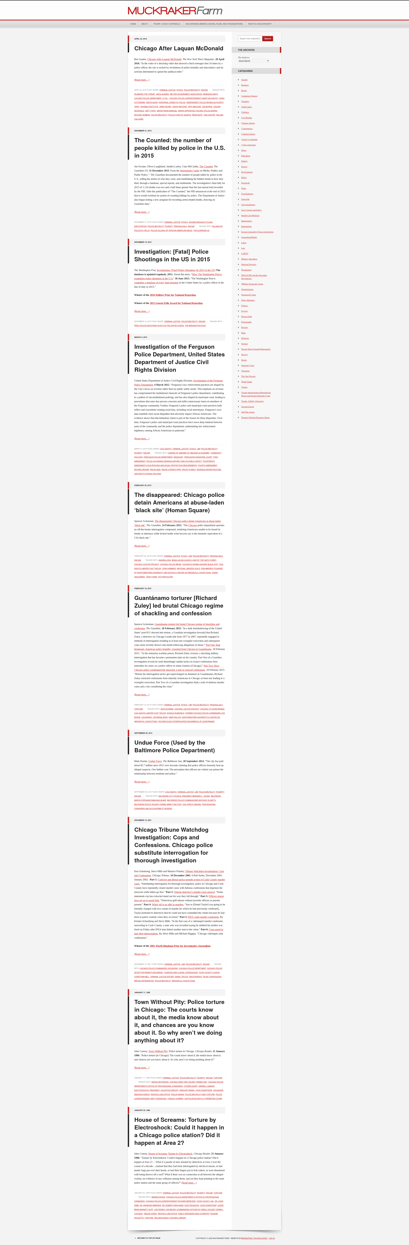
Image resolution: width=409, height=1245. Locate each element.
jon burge (207, 106)
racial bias (155, 469)
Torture (138, 709)
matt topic (150, 110)
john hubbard (169, 568)
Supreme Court (247, 365)
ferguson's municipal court (198, 457)
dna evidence (195, 976)
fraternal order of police (171, 102)
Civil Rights (165, 448)
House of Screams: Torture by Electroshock (170, 1153)
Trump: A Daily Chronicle (166, 23)
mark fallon (175, 717)
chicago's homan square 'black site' (200, 564)
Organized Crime (248, 295)
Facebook (245, 183)
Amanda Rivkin (158, 1197)
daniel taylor (181, 976)
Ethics (180, 90)
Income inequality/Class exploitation (257, 232)
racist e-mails (189, 469)
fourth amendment (207, 465)
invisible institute (149, 106)
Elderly (244, 161)
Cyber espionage (248, 145)
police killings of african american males (171, 230)
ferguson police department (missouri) (163, 457)
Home (133, 23)
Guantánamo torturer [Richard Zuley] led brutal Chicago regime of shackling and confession (178, 605)
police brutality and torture (200, 1094)
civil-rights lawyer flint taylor (150, 713)
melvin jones (150, 1213)
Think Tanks (246, 382)
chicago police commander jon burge (159, 968)
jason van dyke (179, 106)
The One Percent (248, 376)
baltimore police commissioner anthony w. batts (191, 800)
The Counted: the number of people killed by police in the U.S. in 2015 (179, 147)
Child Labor (246, 107)
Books (244, 90)
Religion (245, 338)
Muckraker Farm (204, 10)
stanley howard (175, 1098)
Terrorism (245, 371)
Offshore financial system (252, 284)
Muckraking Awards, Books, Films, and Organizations (214, 23)
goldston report (169, 1090)
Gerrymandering (248, 204)
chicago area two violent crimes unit (188, 1082)
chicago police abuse (170, 564)
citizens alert (190, 1086)
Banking (245, 85)
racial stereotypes (171, 469)
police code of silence (179, 114)
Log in (272, 1238)
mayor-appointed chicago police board (197, 110)
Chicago (192, 525)
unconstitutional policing (147, 473)
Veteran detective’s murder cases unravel (194, 892)
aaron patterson (160, 1082)
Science (244, 343)
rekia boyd (197, 114)
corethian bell (141, 976)
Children (245, 112)
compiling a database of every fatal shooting (156, 282)
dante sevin (152, 102)
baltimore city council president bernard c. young (184, 796)
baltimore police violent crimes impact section (157, 804)
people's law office (160, 1094)
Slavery (244, 354)
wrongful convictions (183, 980)
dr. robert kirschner (173, 1205)
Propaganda (246, 322)
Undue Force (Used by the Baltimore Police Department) (174, 746)
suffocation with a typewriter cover (203, 1098)
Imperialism (246, 226)
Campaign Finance (249, 96)
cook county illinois (209, 972)
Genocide (245, 199)
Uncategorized (247, 406)
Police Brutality (192, 90)
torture (149, 1217)
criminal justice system (162, 976)
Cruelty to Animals (249, 139)
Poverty (169, 226)
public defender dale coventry (193, 1213)
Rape (243, 333)
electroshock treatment (147, 1090)
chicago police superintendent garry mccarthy (193, 98)
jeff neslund (194, 106)
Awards (244, 79)
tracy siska (151, 576)
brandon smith (210, 94)
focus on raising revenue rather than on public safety (174, 461)
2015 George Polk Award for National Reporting (176, 303)
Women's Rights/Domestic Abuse (255, 417)
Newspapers (246, 270)
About (144, 23)
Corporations (247, 128)
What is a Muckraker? (260, 23)
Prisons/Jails (180, 226)
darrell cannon (206, 1086)
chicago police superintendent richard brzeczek (171, 1201)
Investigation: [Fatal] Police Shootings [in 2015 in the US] (186, 270)
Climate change (248, 123)
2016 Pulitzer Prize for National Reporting (173, 295)
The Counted (206, 166)
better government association (186, 94)
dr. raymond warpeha (150, 1205)
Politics (244, 305)
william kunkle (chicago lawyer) (170, 1217)
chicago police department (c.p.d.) (151, 98)
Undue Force (155, 761)
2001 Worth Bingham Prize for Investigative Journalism (180, 946)
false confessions (212, 976)
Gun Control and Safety (251, 210)
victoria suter (165, 576)
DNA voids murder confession (203, 917)
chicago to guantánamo (212, 709)
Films (243, 188)
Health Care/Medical (250, 215)
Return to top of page (148, 1238)
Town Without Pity (158, 1051)
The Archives (243, 57)
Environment (247, 172)
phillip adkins (177, 1094)
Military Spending (249, 259)
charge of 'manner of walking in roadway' (189, 452)
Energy (244, 166)
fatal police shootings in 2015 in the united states (159, 325)
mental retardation (144, 980)
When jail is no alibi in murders (167, 904)
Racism (204, 90)
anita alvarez (162, 94)
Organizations (247, 289)
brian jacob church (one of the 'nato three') (194, 560)
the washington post (195, 325)
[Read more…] (141, 79)
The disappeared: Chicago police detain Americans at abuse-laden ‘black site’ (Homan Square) (179, 502)
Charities (245, 101)
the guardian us (201, 230)
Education (245, 156)
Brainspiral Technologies (254, 1238)
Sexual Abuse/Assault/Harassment (255, 349)
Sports (244, 360)
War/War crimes (248, 412)
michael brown (141, 469)
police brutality (159, 114)
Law (198, 448)
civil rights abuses (191, 804)
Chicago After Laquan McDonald (178, 48)
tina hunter (209, 114)
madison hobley (142, 1094)
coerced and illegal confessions (181, 972)
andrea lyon (165, 560)
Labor (243, 242)
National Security (248, 264)
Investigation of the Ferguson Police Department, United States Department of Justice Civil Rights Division (179, 358)
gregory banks (187, 1090)
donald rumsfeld (175, 713)
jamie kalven (165, 106)
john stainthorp (204, 1090)
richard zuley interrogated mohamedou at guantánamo (186, 721)
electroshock (192, 1205)
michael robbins (142, 114)
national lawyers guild (188, 568)
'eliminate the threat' (144, 94)
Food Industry (247, 194)
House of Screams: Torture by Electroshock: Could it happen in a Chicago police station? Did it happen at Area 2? (179, 1131)
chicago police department (192, 968)
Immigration (246, 221)
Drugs (243, 150)
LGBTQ (244, 253)
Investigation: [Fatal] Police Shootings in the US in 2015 (172, 255)
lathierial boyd (160, 717)
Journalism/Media (249, 237)
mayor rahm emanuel (167, 110)
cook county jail (205, 1201)
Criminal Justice (167, 90)
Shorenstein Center (189, 170)
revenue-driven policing (209, 469)
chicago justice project (146, 564)
